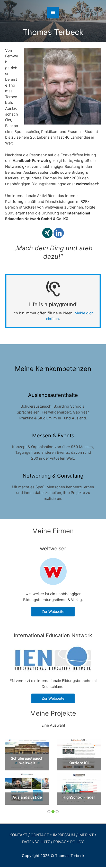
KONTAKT (18, 835)
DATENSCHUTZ (36, 842)
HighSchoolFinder (79, 797)
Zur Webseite (53, 611)
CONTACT (40, 835)
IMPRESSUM (64, 835)
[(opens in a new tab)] (27, 753)
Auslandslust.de (27, 797)
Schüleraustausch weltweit (27, 760)
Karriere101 (79, 763)
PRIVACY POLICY (68, 842)
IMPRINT (86, 835)
